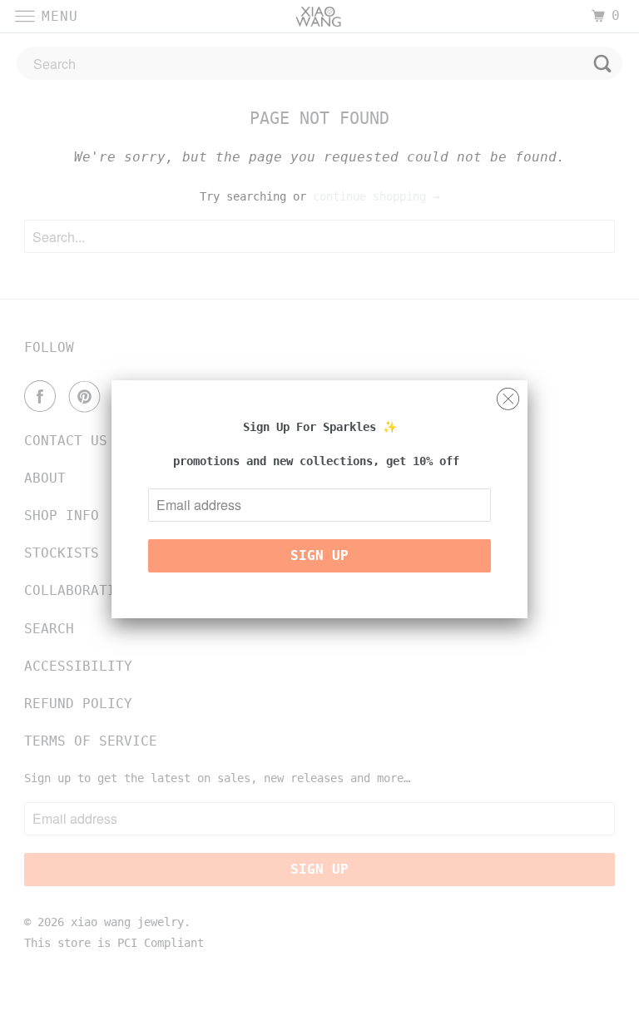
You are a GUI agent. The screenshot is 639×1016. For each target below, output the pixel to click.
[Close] (508, 395)
